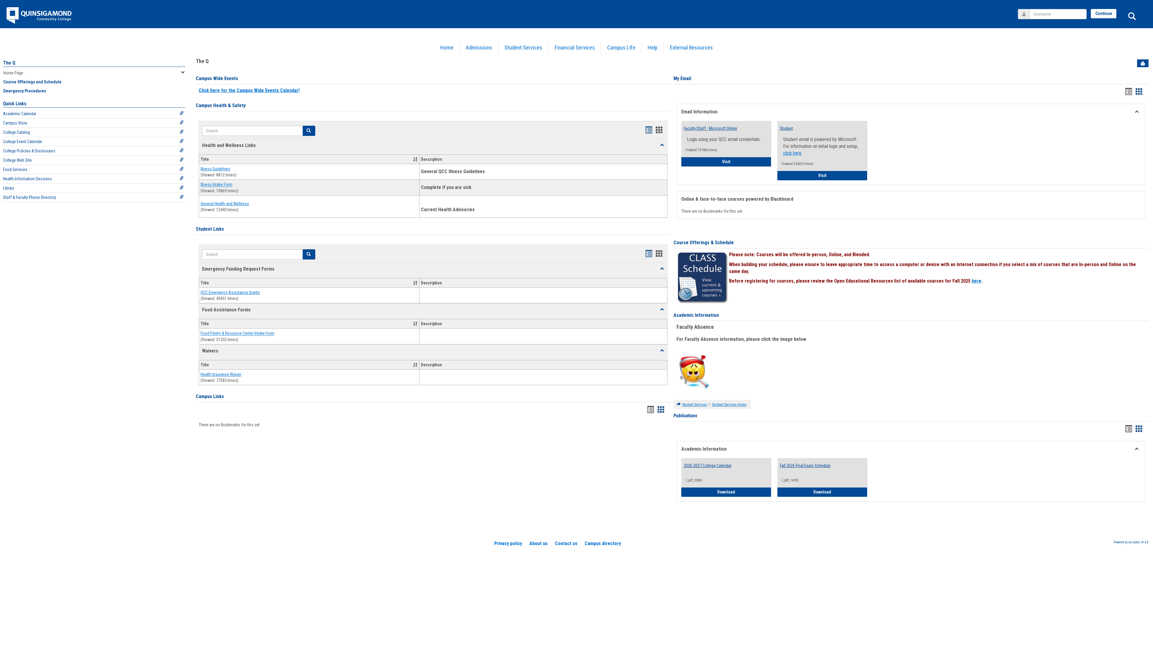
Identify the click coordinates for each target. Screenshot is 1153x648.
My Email (682, 78)
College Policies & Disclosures (29, 150)
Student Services (523, 47)
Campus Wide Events (217, 78)
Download (744, 491)
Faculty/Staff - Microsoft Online (710, 128)
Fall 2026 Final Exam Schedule (805, 465)
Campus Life (621, 47)
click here (792, 153)
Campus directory (603, 543)
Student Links (210, 229)
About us (538, 543)
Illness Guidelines (215, 168)
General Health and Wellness (225, 203)
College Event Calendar (22, 141)
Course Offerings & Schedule (703, 242)
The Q (9, 63)
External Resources (691, 47)
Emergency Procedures (24, 90)
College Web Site (17, 160)
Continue (1103, 13)
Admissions (479, 47)
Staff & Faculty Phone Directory (29, 197)
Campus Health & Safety (221, 105)
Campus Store (15, 123)
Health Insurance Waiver (221, 374)
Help (653, 47)
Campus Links (210, 396)
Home (446, 47)
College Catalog (16, 132)
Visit (746, 161)
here (976, 281)
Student (786, 128)
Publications (685, 415)
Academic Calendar (19, 113)
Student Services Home (729, 405)
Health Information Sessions (27, 178)
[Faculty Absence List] (693, 371)
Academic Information (696, 315)
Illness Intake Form (216, 184)
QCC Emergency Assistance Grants (230, 292)
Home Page (13, 72)
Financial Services (575, 47)
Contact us (566, 543)
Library (8, 188)
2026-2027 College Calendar (707, 465)
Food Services (15, 169)
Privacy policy (508, 543)
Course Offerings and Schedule (32, 82)
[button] (662, 145)
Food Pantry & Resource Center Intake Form (237, 333)
